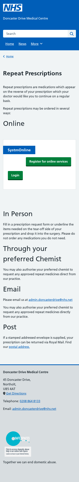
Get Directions (15, 393)
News (22, 44)
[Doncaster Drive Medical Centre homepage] (12, 7)
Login (15, 175)
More (36, 44)
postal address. (19, 347)
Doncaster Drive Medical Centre (25, 18)
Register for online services (48, 161)
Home (9, 44)
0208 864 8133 (30, 401)
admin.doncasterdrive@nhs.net (50, 300)
